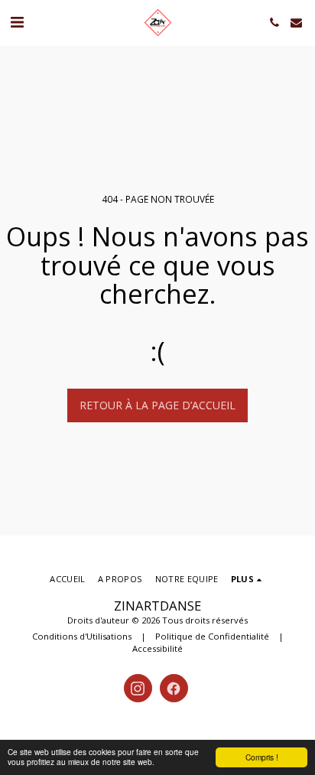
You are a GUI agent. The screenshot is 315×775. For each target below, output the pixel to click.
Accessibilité (157, 648)
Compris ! (261, 757)
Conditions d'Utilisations (82, 636)
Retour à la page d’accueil (157, 405)
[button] (17, 21)
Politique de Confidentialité (212, 636)
